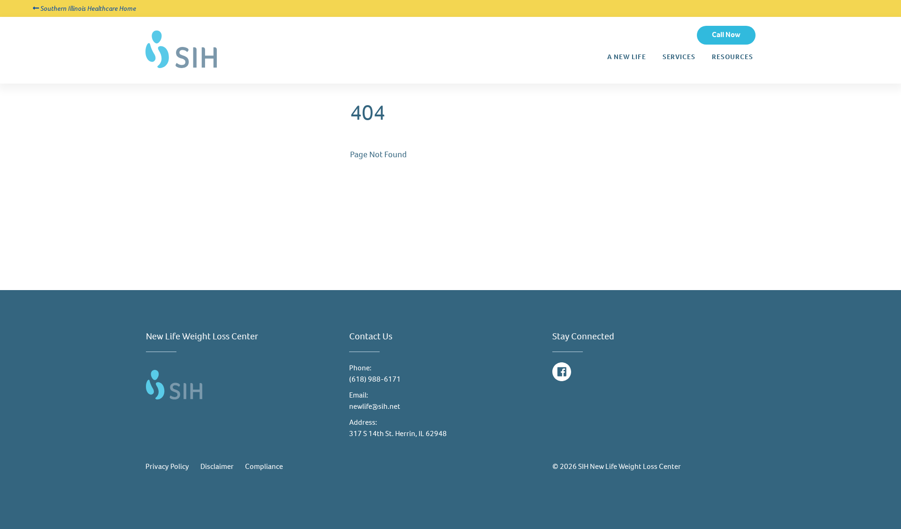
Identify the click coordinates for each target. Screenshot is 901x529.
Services (679, 56)
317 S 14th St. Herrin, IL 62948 (398, 433)
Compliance (264, 466)
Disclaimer (217, 466)
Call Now (726, 34)
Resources (732, 57)
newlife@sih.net (374, 406)
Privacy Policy (167, 466)
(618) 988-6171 (375, 379)
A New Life (626, 57)
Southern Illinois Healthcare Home (87, 8)
